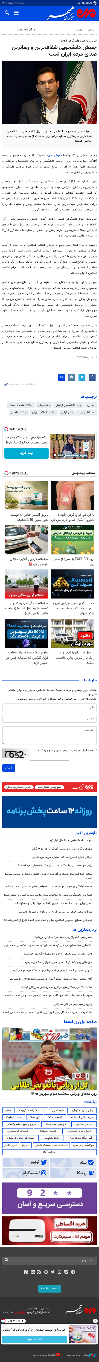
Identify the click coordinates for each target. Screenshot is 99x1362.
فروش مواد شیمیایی (79, 1131)
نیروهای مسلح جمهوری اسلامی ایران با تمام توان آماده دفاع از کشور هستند (48, 920)
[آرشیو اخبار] (32, 1272)
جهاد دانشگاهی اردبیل (69, 405)
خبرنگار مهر (54, 155)
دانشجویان (44, 405)
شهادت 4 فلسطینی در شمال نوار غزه (70, 840)
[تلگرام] (73, 1272)
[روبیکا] (46, 1272)
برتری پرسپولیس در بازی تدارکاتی (73, 1004)
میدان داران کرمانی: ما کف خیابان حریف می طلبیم (62, 857)
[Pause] (55, 455)
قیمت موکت (54, 1117)
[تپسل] (6, 429)
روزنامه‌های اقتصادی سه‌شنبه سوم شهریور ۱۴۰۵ (62, 1094)
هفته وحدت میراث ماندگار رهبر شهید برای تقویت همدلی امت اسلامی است (47, 1012)
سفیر (9, 1110)
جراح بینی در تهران (82, 1110)
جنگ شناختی (18, 412)
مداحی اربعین (84, 1124)
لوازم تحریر (58, 1110)
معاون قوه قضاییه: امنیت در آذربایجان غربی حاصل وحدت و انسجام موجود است (48, 876)
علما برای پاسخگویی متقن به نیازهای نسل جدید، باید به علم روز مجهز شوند (48, 895)
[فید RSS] (39, 1272)
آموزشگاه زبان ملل (84, 1145)
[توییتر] (53, 1272)
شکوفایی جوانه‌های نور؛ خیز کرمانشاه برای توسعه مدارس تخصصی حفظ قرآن (47, 945)
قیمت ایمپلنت (47, 1131)
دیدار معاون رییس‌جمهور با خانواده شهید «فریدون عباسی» (58, 954)
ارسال (8, 768)
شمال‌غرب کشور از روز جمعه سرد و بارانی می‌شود (63, 937)
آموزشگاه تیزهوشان (81, 1138)
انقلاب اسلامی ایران (43, 412)
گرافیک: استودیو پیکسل (44, 1355)
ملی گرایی (67, 412)
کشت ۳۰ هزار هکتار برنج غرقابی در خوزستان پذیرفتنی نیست (56, 987)
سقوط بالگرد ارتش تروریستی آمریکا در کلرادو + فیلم (62, 849)
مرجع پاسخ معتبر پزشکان (21, 1124)
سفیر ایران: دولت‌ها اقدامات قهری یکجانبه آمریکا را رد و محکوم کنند (52, 903)
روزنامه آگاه (49, 1152)
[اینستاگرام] (59, 1272)
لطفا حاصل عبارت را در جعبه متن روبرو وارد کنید (67, 750)
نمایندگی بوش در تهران (20, 1138)
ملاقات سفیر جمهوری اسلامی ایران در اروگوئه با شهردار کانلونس (55, 912)
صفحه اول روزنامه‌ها (80, 1022)
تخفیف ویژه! (35, 1339)
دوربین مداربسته (56, 1124)
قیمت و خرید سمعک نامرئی (51, 1145)
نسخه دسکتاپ (49, 1288)
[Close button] (95, 1321)
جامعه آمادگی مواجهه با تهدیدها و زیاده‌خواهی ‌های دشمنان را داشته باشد (49, 886)
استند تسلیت (14, 1117)
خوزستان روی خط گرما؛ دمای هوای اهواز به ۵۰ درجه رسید (58, 962)
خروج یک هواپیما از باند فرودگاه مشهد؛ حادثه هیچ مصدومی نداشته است (48, 995)
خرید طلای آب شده (81, 1117)
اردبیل (79, 30)
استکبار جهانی (86, 412)
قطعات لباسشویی (17, 1131)
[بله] (66, 1272)
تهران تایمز (10, 1145)
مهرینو (25, 1145)
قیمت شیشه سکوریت (32, 1110)
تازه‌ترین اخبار (86, 833)
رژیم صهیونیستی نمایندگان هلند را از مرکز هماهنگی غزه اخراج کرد (53, 865)
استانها (91, 30)
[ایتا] (26, 1272)
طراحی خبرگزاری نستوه (76, 1355)
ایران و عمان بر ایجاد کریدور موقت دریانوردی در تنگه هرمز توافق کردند (51, 970)
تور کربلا (34, 1117)
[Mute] (61, 455)
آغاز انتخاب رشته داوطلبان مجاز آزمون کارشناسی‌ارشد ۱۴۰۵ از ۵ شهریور (51, 979)
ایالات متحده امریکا (21, 405)
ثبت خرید (26, 453)
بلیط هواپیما (52, 1138)
